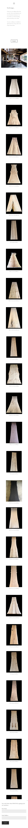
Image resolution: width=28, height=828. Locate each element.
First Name (4, 808)
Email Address (5, 815)
